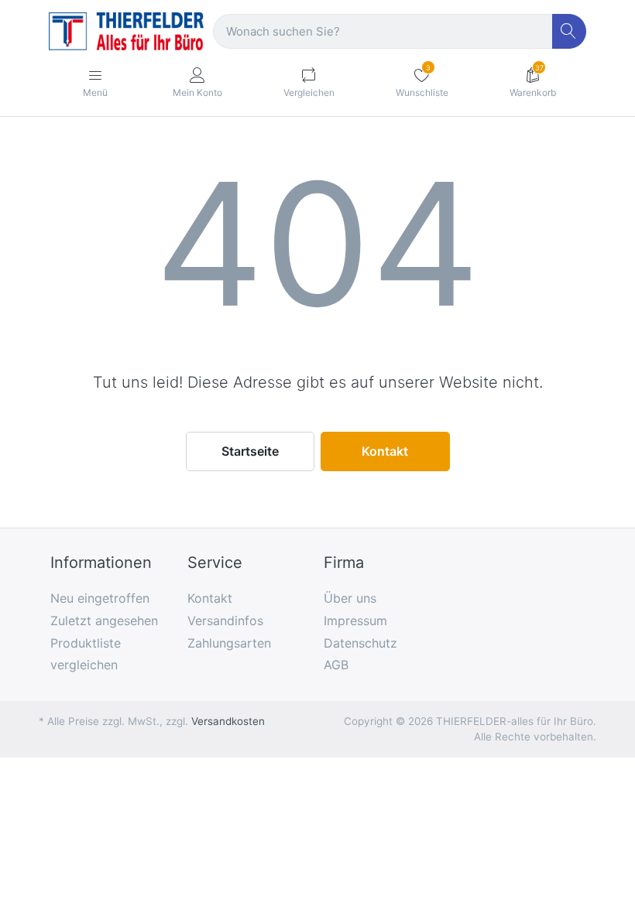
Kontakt (385, 451)
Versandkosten (228, 721)
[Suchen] (569, 31)
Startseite (250, 451)
